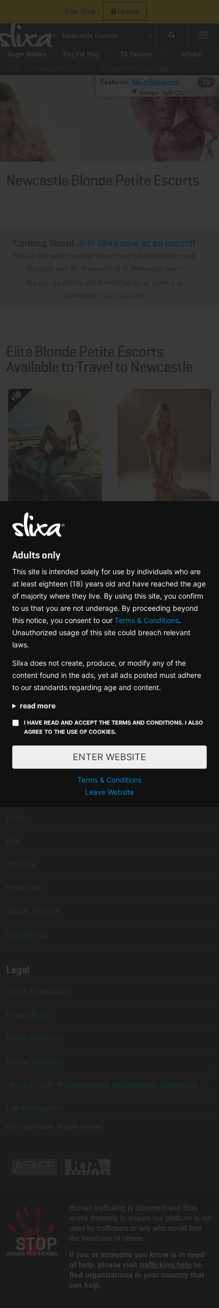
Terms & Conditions (147, 620)
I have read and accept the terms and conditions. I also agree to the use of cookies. (113, 727)
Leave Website (109, 792)
